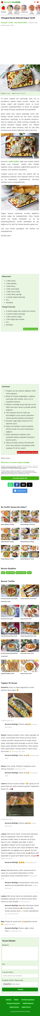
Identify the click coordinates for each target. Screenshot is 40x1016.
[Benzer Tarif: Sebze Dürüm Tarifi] (29, 611)
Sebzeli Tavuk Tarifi (26, 673)
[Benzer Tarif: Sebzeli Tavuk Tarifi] (29, 666)
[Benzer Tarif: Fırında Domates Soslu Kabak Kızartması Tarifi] (10, 591)
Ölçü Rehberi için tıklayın (30, 329)
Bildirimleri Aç (21, 491)
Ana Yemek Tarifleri (20, 22)
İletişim (16, 999)
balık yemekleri (21, 572)
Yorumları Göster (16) (20, 478)
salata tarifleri (13, 161)
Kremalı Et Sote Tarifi (7, 618)
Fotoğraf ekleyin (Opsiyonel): (12, 980)
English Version (26, 1007)
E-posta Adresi (7, 972)
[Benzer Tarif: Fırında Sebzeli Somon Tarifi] (29, 628)
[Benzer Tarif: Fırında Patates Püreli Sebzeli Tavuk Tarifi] (10, 645)
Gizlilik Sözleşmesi (28, 1003)
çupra (29, 572)
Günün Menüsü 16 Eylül (7, 524)
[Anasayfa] (11, 2)
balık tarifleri (10, 572)
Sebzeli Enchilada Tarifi (7, 673)
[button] (38, 2)
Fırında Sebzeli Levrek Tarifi (28, 598)
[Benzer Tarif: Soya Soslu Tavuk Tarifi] (29, 645)
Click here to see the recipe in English (15, 462)
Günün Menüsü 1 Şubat (7, 541)
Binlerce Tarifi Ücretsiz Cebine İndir (27, 452)
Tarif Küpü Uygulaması (27, 999)
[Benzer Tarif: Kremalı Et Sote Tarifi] (10, 611)
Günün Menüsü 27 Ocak (27, 559)
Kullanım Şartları (14, 1007)
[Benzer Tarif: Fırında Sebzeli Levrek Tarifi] (29, 591)
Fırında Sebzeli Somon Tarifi (28, 636)
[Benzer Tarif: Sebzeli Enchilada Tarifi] (10, 666)
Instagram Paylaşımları (13, 1003)
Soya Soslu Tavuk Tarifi (27, 653)
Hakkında (8, 999)
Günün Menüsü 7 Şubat (7, 559)
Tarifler (10, 22)
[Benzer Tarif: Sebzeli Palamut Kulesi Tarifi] (10, 628)
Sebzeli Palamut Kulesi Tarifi (9, 636)
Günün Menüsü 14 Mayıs (27, 541)
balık (3, 572)
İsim (3, 964)
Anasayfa (4, 22)
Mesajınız (5, 945)
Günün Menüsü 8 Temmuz (27, 524)
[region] (20, 45)
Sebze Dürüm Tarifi (25, 618)
